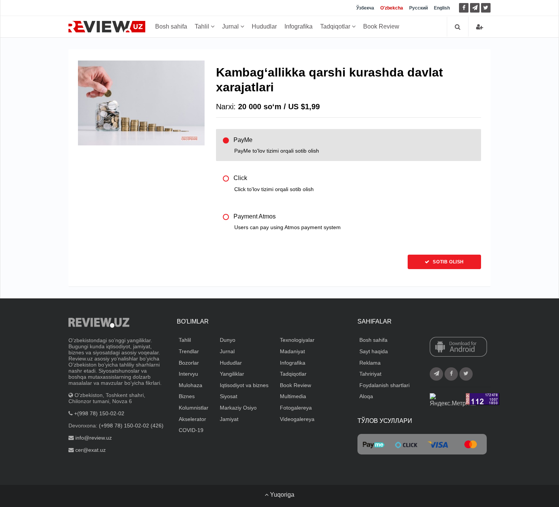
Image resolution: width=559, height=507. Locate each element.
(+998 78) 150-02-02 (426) (131, 425)
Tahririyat (370, 374)
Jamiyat (229, 419)
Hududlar (264, 26)
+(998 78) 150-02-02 (99, 413)
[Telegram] (475, 8)
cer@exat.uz (90, 450)
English (442, 8)
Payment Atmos (287, 221)
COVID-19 (191, 430)
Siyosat (228, 396)
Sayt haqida (373, 351)
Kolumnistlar (193, 408)
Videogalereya (297, 419)
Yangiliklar (232, 374)
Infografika (298, 26)
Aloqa (366, 396)
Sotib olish (448, 262)
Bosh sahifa (171, 26)
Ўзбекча (365, 8)
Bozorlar (189, 363)
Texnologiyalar (297, 340)
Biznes (187, 396)
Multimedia (293, 396)
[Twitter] (486, 8)
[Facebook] (463, 8)
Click (273, 183)
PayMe (276, 145)
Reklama (370, 363)
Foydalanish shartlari (384, 385)
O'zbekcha (391, 8)
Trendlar (189, 351)
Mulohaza (190, 385)
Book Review (381, 26)
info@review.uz (93, 438)
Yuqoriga (281, 494)
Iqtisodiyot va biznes (244, 385)
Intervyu (188, 374)
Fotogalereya (296, 408)
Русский (418, 8)
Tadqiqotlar (336, 26)
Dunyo (227, 340)
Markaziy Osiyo (238, 408)
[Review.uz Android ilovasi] (458, 347)
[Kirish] (479, 27)
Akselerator (192, 419)
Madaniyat (292, 351)
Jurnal (231, 26)
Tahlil (203, 26)
